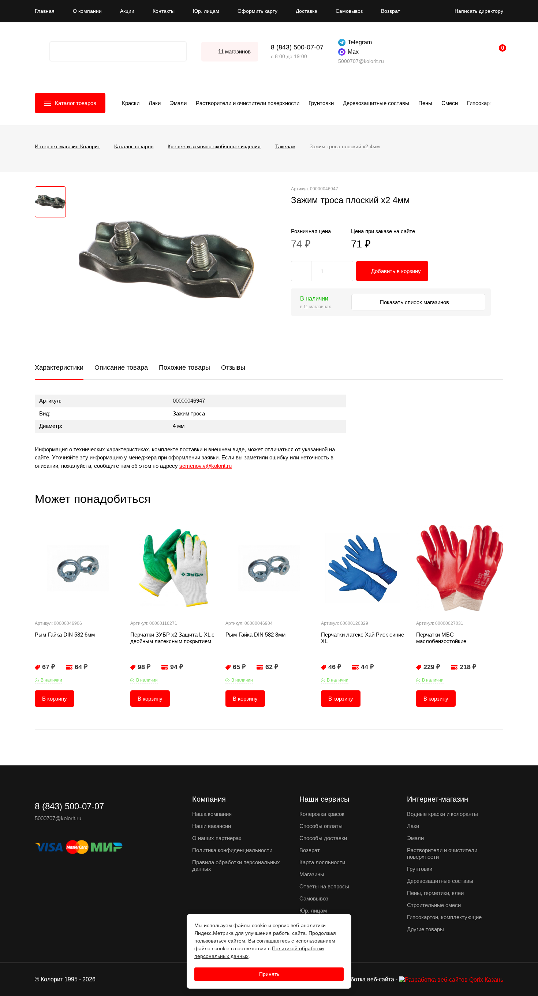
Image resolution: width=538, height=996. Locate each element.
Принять (269, 974)
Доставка (306, 11)
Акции (127, 11)
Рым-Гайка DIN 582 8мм (255, 634)
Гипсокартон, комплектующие (444, 917)
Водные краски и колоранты (442, 814)
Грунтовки (321, 103)
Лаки (155, 103)
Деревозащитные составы (376, 103)
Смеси (449, 103)
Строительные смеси (434, 905)
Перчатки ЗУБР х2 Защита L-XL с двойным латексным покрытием (172, 637)
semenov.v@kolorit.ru (205, 466)
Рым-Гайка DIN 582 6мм (65, 634)
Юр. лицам (206, 11)
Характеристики (59, 367)
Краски (130, 103)
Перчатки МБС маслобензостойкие (441, 637)
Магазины (311, 874)
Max (353, 52)
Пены (425, 103)
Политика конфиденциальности (232, 850)
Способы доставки (323, 838)
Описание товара (121, 367)
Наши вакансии (211, 826)
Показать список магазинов (415, 302)
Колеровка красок (321, 814)
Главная (45, 11)
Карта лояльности (322, 862)
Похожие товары (184, 367)
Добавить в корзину (396, 271)
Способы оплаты (321, 826)
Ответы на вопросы (324, 886)
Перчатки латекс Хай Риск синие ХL (362, 637)
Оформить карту (257, 11)
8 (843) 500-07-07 (297, 47)
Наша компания (212, 814)
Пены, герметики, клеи (435, 893)
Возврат (390, 11)
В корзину (54, 698)
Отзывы (233, 367)
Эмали (178, 103)
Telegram (360, 42)
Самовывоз (349, 11)
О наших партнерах (217, 838)
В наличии (51, 680)
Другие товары (425, 929)
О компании (87, 11)
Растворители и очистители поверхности (247, 103)
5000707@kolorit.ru (361, 61)
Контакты (164, 11)
